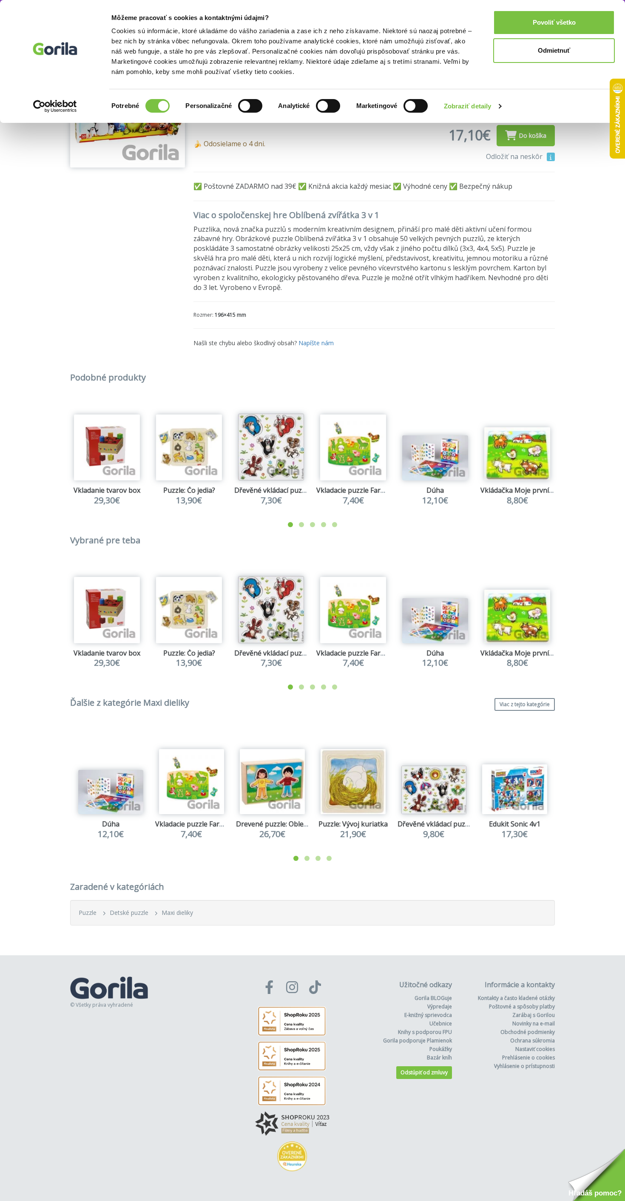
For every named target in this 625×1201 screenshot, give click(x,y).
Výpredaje (439, 1006)
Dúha (435, 490)
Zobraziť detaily (467, 106)
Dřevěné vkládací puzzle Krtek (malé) (292, 490)
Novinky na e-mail (533, 1023)
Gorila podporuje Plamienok (417, 1040)
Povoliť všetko (554, 22)
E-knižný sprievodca (428, 1015)
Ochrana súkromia (532, 1040)
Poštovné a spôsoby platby (522, 1006)
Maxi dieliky (177, 913)
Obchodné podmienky (527, 1032)
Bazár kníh (439, 1057)
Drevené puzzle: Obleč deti (278, 824)
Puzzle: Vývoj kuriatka (353, 824)
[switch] (250, 106)
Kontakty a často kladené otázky (516, 998)
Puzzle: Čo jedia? (189, 490)
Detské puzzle (129, 913)
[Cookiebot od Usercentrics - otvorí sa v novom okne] (55, 106)
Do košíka (532, 135)
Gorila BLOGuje (433, 998)
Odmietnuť (554, 50)
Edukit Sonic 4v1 (514, 824)
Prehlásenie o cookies (528, 1057)
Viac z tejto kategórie (525, 704)
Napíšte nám (316, 343)
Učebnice (440, 1023)
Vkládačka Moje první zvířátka (528, 490)
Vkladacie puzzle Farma (353, 490)
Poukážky (440, 1049)
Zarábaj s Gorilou (533, 1015)
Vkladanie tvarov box (107, 490)
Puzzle (88, 913)
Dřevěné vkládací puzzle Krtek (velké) (457, 824)
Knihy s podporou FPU (425, 1032)
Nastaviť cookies (535, 1049)
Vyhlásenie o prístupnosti (524, 1066)
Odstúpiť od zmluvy (424, 1072)
